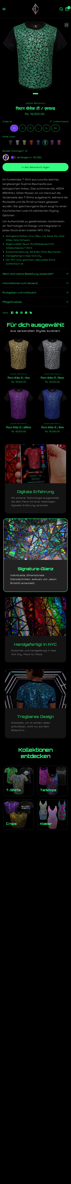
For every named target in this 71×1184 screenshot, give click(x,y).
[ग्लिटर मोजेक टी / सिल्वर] (17, 142)
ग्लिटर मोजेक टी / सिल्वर (52, 377)
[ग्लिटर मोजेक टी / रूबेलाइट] (59, 142)
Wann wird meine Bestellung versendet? (27, 273)
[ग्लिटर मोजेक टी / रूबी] (31, 142)
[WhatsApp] (26, 313)
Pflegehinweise (12, 301)
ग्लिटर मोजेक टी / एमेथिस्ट (18, 427)
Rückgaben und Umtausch (19, 292)
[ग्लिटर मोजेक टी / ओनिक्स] (10, 142)
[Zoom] (66, 25)
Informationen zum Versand (20, 283)
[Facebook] (12, 313)
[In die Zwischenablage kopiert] (31, 313)
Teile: (5, 313)
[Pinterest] (21, 313)
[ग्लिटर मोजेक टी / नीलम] (38, 142)
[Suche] (61, 9)
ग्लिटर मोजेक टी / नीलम (52, 427)
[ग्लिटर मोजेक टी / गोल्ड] (24, 142)
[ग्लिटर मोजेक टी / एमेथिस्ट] (52, 142)
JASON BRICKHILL (19, 374)
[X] (17, 313)
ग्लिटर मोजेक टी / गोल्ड (19, 377)
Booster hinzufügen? (13, 150)
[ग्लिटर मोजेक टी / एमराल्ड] (45, 142)
